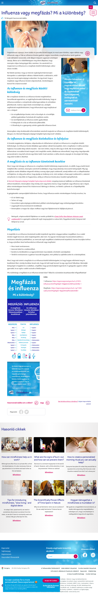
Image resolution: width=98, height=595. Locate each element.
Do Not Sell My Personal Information (51, 586)
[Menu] (2, 2)
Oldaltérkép (92, 571)
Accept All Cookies (51, 581)
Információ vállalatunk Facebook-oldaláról (65, 571)
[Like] (36, 403)
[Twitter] (26, 412)
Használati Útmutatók (10, 557)
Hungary (7, 568)
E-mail (50, 556)
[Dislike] (47, 403)
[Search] (95, 3)
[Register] (76, 556)
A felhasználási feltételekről (50, 568)
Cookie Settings (91, 574)
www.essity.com (74, 591)
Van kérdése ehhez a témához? (68, 401)
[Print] (87, 53)
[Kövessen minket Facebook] (85, 554)
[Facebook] (21, 412)
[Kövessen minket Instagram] (92, 554)
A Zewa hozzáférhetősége (75, 574)
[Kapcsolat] (91, 7)
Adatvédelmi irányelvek (69, 568)
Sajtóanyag (6, 551)
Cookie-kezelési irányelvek (87, 568)
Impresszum (6, 554)
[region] (31, 584)
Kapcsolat (5, 548)
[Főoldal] (43, 2)
